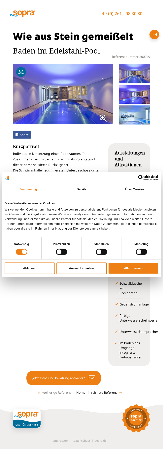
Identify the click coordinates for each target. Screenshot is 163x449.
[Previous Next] (63, 94)
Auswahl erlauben (81, 268)
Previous (10, 94)
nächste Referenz (104, 392)
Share (24, 135)
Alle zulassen (133, 268)
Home (81, 392)
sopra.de (101, 440)
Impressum (61, 440)
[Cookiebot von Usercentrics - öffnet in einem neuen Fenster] (141, 178)
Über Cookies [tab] (134, 189)
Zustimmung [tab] (28, 189)
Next (116, 94)
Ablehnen (29, 268)
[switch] (61, 252)
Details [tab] (81, 189)
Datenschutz (81, 440)
